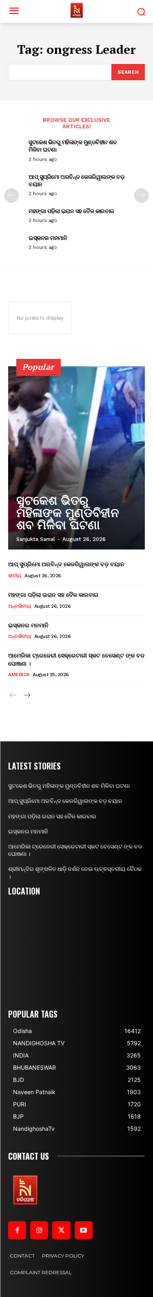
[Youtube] (84, 1230)
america (18, 674)
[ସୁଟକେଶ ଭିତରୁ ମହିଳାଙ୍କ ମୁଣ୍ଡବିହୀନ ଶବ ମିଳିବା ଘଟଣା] (76, 458)
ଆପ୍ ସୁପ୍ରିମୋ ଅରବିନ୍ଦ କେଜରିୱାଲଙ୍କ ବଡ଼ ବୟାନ (76, 180)
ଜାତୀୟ (14, 575)
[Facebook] (17, 1230)
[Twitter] (61, 1230)
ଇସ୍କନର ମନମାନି (48, 238)
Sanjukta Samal (35, 539)
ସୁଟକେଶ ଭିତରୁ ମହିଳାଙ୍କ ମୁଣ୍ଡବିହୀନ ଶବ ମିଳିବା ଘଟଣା (73, 145)
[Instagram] (39, 1230)
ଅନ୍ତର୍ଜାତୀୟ (19, 606)
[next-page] (141, 195)
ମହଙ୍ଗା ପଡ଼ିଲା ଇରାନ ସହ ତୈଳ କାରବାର (71, 211)
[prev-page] (11, 195)
